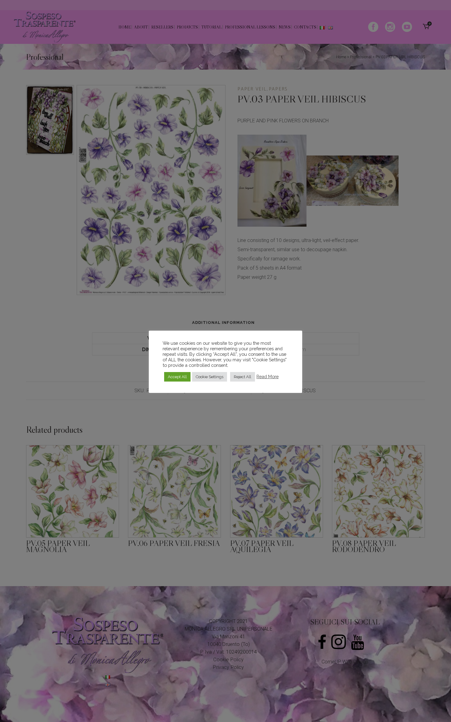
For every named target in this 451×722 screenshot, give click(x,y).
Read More (267, 376)
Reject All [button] (242, 376)
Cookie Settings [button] (209, 376)
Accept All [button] (177, 376)
